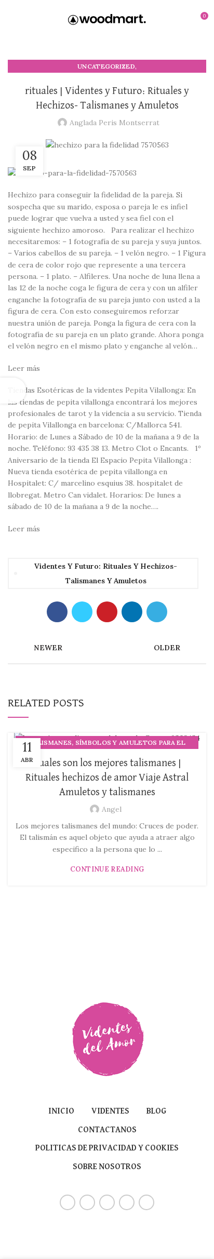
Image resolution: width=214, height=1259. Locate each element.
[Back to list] (107, 647)
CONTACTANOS (107, 1130)
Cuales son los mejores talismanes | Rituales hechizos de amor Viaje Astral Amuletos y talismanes (107, 777)
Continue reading (107, 869)
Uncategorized (106, 66)
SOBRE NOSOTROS (107, 1167)
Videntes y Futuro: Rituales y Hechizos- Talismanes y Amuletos (105, 573)
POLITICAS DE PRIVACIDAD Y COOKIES (107, 1148)
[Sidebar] (13, 391)
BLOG (156, 1111)
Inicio (61, 1111)
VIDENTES (110, 1111)
